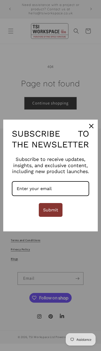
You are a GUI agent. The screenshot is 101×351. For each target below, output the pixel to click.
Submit (50, 209)
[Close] (91, 126)
